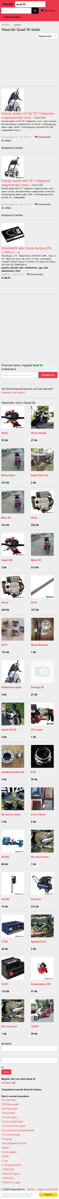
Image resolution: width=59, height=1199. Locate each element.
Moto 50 (6, 517)
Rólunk (31, 1189)
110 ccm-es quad (11, 1134)
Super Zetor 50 (39, 475)
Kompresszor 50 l (41, 984)
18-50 (5, 984)
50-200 (5, 899)
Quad (5, 433)
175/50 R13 (8, 1169)
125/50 (34, 1026)
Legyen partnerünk (47, 1189)
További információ (24, 1196)
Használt (8, 4)
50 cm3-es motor (11, 814)
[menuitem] (47, 36)
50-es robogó (38, 433)
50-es (34, 517)
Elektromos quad (11, 687)
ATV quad (36, 729)
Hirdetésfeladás (12, 17)
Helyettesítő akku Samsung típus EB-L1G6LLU (27, 250)
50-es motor (8, 475)
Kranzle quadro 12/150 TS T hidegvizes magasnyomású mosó (28, 115)
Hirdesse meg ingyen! (13, 392)
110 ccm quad (9, 1117)
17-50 (5, 941)
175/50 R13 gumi (11, 1173)
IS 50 (34, 602)
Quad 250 (7, 560)
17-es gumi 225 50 (11, 1165)
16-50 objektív (9, 1152)
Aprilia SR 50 (9, 729)
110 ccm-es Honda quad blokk (18, 1130)
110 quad (7, 1139)
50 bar (5, 602)
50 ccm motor (9, 1026)
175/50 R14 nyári (11, 1182)
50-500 (5, 856)
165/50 (5, 1156)
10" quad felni (9, 1100)
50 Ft (4, 645)
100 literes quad (10, 1104)
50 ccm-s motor (40, 856)
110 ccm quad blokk (12, 1121)
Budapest (7, 1082)
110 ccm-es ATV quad (13, 1126)
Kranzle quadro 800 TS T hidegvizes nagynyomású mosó (26, 182)
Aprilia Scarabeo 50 (13, 772)
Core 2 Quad (38, 814)
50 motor (36, 899)
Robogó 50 (37, 687)
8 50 (33, 772)
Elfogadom (48, 1194)
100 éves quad (9, 1108)
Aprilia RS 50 (38, 941)
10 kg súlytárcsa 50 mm (14, 1143)
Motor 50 (36, 560)
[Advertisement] (27, 60)
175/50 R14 (8, 1178)
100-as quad (8, 1113)
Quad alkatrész (39, 645)
